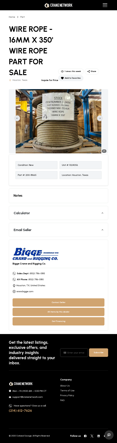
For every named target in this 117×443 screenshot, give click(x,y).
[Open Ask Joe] (109, 435)
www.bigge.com (24, 291)
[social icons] (85, 436)
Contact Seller (58, 302)
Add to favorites (73, 78)
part (22, 17)
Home (12, 17)
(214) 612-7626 (20, 410)
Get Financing (58, 321)
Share (93, 71)
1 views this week (73, 71)
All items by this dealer (58, 312)
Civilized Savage (24, 436)
